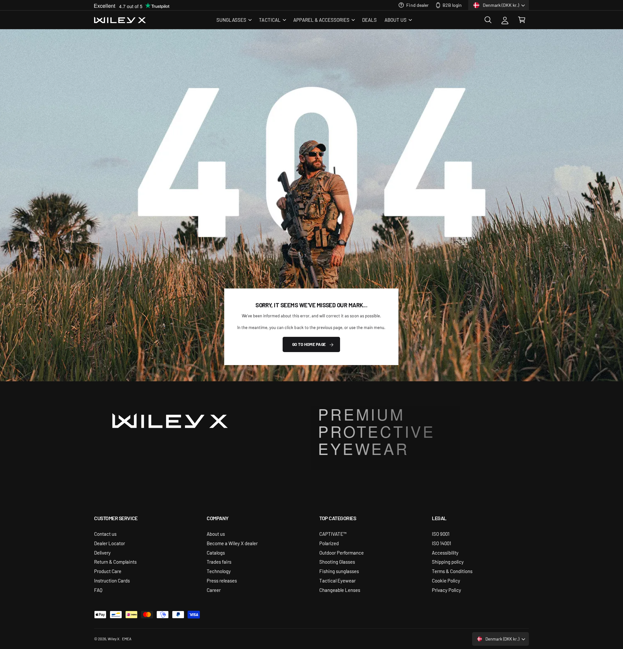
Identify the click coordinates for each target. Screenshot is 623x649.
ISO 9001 (440, 534)
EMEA (126, 638)
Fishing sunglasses (339, 571)
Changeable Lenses (339, 590)
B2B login (452, 5)
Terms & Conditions (452, 571)
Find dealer (417, 5)
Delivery (102, 552)
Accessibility (445, 552)
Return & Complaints (115, 561)
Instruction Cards (112, 580)
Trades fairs (219, 561)
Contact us (105, 534)
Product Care (107, 571)
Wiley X (113, 638)
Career (214, 590)
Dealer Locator (109, 543)
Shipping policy (448, 561)
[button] (234, 20)
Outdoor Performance (341, 552)
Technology (219, 571)
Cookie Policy (446, 580)
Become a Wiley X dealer (232, 543)
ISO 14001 (441, 543)
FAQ (98, 590)
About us (216, 534)
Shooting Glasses (337, 561)
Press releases (222, 580)
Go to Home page (309, 344)
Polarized (329, 543)
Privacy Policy (446, 590)
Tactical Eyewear (337, 580)
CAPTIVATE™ (333, 534)
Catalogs (216, 552)
